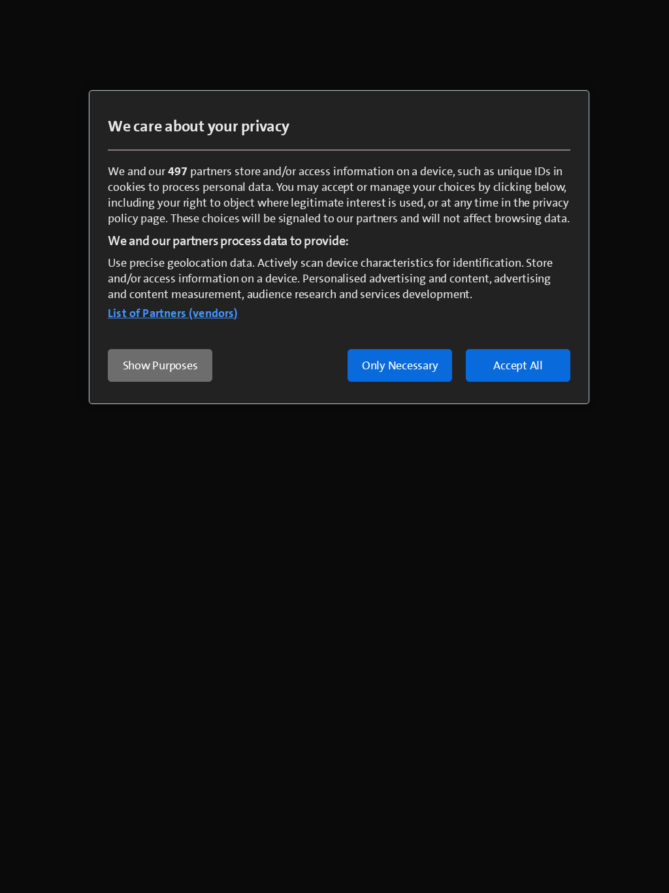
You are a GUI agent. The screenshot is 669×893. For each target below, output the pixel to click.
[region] (339, 247)
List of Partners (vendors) (173, 313)
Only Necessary (400, 365)
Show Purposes (160, 365)
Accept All (518, 365)
